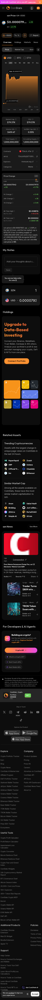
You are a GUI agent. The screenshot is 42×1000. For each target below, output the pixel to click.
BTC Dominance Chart (9, 879)
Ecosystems (5, 828)
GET (27, 695)
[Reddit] (25, 713)
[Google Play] (29, 732)
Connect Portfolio (17, 361)
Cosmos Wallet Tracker (9, 798)
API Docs (27, 779)
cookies (11, 993)
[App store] (12, 732)
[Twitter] (4, 713)
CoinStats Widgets (8, 869)
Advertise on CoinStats (32, 771)
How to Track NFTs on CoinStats (9, 988)
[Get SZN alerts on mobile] (25, 35)
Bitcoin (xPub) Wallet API (10, 920)
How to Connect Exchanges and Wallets (11, 960)
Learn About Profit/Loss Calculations (10, 972)
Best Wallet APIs (15, 667)
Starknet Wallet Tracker (10, 783)
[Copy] (33, 151)
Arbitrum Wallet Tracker (10, 790)
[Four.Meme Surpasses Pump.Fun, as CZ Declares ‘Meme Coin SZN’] (21, 544)
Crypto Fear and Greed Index (9, 864)
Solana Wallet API (7, 909)
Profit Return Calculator (9, 842)
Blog (2, 764)
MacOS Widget (6, 936)
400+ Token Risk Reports (10, 894)
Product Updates (30, 756)
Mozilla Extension (7, 940)
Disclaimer (34, 930)
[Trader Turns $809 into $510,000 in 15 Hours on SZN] (13, 589)
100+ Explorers (6, 890)
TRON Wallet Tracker (9, 813)
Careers (27, 768)
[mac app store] (21, 739)
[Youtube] (37, 713)
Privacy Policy (36, 938)
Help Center (5, 956)
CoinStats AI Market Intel (10, 771)
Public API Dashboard (32, 783)
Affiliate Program (7, 775)
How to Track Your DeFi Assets (10, 966)
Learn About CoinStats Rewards (9, 982)
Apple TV (4, 944)
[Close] (39, 2)
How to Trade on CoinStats (11, 978)
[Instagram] (10, 713)
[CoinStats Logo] (14, 8)
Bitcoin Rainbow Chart (9, 855)
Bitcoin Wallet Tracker (9, 816)
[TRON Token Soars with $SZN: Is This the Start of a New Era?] (13, 609)
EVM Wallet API (6, 912)
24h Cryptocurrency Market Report (11, 874)
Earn (2, 760)
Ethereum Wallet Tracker (10, 801)
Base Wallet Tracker (8, 805)
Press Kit (27, 764)
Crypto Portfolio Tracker (10, 756)
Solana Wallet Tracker (9, 794)
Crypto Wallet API (7, 905)
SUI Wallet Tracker (8, 820)
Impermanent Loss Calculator (7, 846)
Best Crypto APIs (15, 662)
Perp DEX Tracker (8, 824)
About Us (27, 790)
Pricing (26, 760)
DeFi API (4, 916)
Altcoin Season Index (9, 882)
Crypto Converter (7, 851)
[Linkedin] (31, 713)
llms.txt (3, 901)
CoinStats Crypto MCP (9, 897)
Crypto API (19, 650)
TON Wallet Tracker (8, 809)
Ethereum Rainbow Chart (10, 859)
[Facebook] (21, 720)
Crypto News (6, 768)
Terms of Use (36, 934)
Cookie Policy (36, 941)
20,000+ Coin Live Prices (10, 886)
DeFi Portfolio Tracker (9, 779)
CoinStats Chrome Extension (7, 931)
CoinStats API (29, 775)
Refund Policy (36, 945)
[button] (33, 151)
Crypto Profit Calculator (10, 838)
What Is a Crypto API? (16, 657)
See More (33, 527)
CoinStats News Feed (32, 786)
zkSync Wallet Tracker (9, 786)
